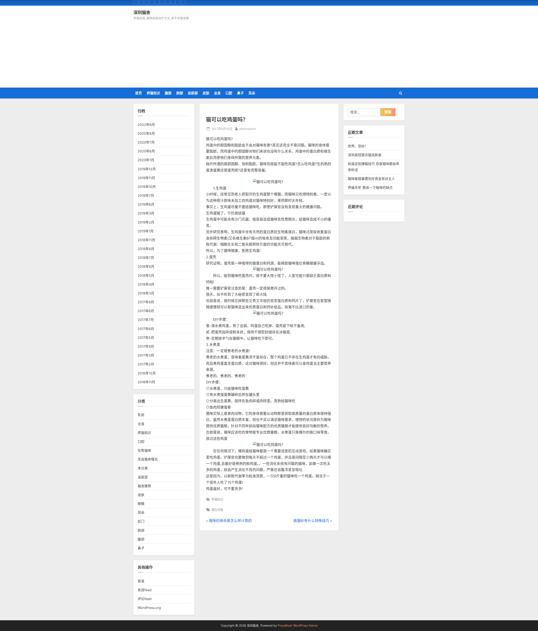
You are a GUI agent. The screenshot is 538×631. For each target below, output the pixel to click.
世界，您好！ (358, 146)
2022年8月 (146, 124)
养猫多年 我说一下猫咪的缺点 (370, 187)
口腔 (228, 93)
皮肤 (206, 93)
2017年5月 (146, 337)
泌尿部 (193, 93)
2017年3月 (146, 355)
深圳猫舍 (141, 12)
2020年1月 (146, 160)
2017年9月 (146, 302)
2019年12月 (147, 169)
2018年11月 (146, 240)
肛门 (141, 521)
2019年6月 (146, 204)
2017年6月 (146, 329)
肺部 (179, 93)
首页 (138, 93)
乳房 (141, 415)
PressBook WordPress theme (297, 625)
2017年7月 (146, 320)
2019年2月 (146, 222)
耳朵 (251, 93)
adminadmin (247, 128)
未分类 (143, 468)
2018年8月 (146, 249)
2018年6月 (146, 266)
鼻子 (240, 93)
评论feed (145, 599)
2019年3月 (146, 213)
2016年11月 (146, 382)
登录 (141, 581)
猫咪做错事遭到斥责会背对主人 (371, 179)
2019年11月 (146, 178)
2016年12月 (147, 373)
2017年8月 (146, 311)
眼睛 (141, 504)
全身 (217, 93)
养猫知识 (153, 93)
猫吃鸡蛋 (217, 509)
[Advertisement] (269, 52)
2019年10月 (147, 187)
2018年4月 (146, 284)
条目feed (145, 590)
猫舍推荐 (144, 486)
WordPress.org (149, 608)
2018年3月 (146, 293)
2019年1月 (146, 231)
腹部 (168, 93)
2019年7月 (146, 195)
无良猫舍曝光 (148, 459)
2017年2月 (146, 364)
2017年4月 (146, 346)
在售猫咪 (144, 450)
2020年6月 (146, 151)
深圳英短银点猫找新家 (364, 155)
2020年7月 (146, 142)
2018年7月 (146, 258)
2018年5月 (146, 275)
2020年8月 (146, 133)
